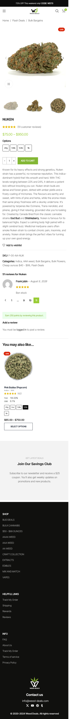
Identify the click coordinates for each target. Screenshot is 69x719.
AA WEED (7, 548)
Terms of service (11, 656)
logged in (21, 329)
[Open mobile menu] (4, 11)
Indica (19, 261)
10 (30, 300)
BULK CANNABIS (11, 525)
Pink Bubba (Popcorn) (15, 387)
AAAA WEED (9, 536)
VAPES (6, 577)
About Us (7, 645)
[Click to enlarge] (9, 84)
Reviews (7, 617)
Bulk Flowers (58, 261)
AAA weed (28, 261)
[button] (6, 58)
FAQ (5, 639)
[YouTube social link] (32, 705)
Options (7, 140)
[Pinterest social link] (37, 705)
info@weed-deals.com (35, 700)
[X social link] (27, 705)
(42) (20, 394)
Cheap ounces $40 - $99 (16, 265)
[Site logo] (34, 10)
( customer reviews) (29, 126)
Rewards (7, 611)
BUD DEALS (8, 519)
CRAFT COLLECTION (13, 554)
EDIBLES (7, 565)
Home (6, 20)
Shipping (7, 605)
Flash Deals (18, 20)
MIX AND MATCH (11, 571)
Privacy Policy (9, 662)
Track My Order (10, 599)
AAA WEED (8, 542)
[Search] (57, 11)
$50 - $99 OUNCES (12, 531)
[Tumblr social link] (42, 705)
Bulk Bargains (35, 20)
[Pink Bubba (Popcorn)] (18, 367)
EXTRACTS (8, 560)
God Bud (15, 218)
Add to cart (28, 160)
